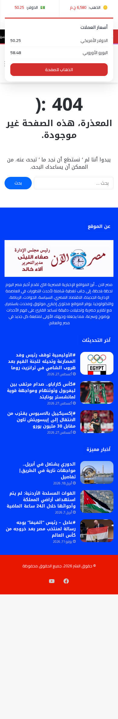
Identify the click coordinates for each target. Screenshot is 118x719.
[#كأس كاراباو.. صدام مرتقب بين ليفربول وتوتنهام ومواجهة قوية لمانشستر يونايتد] (96, 392)
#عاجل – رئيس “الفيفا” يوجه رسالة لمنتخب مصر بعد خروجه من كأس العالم (41, 528)
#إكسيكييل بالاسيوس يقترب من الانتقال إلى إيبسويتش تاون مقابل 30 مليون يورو (41, 419)
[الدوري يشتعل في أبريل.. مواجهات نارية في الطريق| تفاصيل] (96, 472)
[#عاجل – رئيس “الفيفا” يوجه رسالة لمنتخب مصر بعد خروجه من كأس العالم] (96, 530)
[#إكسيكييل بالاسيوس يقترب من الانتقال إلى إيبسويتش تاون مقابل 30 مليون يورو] (96, 421)
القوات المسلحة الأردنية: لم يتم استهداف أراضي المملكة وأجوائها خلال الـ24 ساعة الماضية (41, 499)
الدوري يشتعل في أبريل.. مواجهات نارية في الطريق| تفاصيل (47, 470)
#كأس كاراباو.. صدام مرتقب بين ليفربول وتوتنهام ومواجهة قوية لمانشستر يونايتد (41, 390)
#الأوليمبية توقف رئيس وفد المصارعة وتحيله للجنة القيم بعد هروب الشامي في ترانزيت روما (42, 361)
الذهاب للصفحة (59, 70)
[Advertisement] (59, 145)
